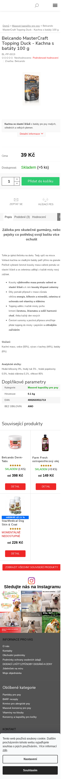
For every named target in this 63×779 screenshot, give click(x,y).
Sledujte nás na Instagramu (32, 587)
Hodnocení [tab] (39, 217)
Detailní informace (30, 133)
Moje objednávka (12, 673)
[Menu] (55, 5)
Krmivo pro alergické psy (16, 703)
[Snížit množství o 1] (17, 183)
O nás (6, 646)
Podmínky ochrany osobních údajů (22, 659)
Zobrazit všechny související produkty (31, 567)
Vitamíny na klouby (13, 712)
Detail (15, 486)
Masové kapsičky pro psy (43, 387)
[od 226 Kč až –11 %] (15, 505)
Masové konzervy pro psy (17, 708)
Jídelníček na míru (13, 668)
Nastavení (30, 759)
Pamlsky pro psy (12, 694)
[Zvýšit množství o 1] (17, 179)
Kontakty (7, 650)
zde (5, 750)
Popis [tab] (8, 217)
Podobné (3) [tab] (22, 217)
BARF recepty (10, 699)
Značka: (15, 61)
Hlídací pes (45, 204)
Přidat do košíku (40, 181)
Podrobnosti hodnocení (45, 57)
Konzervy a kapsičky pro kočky (20, 716)
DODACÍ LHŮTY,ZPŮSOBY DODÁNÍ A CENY (27, 664)
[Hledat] (36, 5)
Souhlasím (30, 770)
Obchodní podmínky (14, 655)
